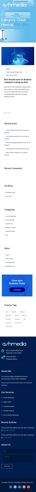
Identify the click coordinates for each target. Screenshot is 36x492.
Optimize (17, 319)
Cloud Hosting (10, 72)
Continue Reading (14, 103)
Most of (8, 75)
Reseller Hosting (10, 227)
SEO (25, 319)
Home (3, 29)
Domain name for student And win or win (17, 148)
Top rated (8, 322)
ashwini (7, 69)
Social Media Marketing (11, 415)
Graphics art (18, 72)
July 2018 (8, 196)
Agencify (14, 312)
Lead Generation (8, 406)
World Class (9, 326)
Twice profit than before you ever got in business (17, 428)
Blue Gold (8, 315)
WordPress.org (10, 266)
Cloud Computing (11, 216)
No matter (14, 75)
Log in (7, 255)
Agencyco (22, 312)
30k (7, 312)
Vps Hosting (18, 322)
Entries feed (9, 258)
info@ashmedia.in (11, 359)
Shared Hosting (10, 231)
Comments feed (10, 262)
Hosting (17, 315)
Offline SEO (7, 402)
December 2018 (10, 192)
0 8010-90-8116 (11, 356)
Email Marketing (8, 397)
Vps (7, 235)
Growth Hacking (8, 411)
